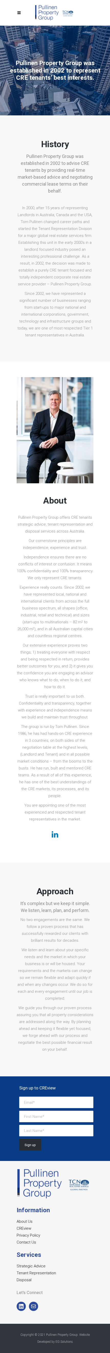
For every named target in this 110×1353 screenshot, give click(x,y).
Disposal (24, 1280)
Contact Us (26, 1242)
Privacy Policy (28, 1235)
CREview (24, 1228)
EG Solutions (64, 1342)
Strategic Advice (31, 1266)
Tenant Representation (36, 1273)
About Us (24, 1221)
